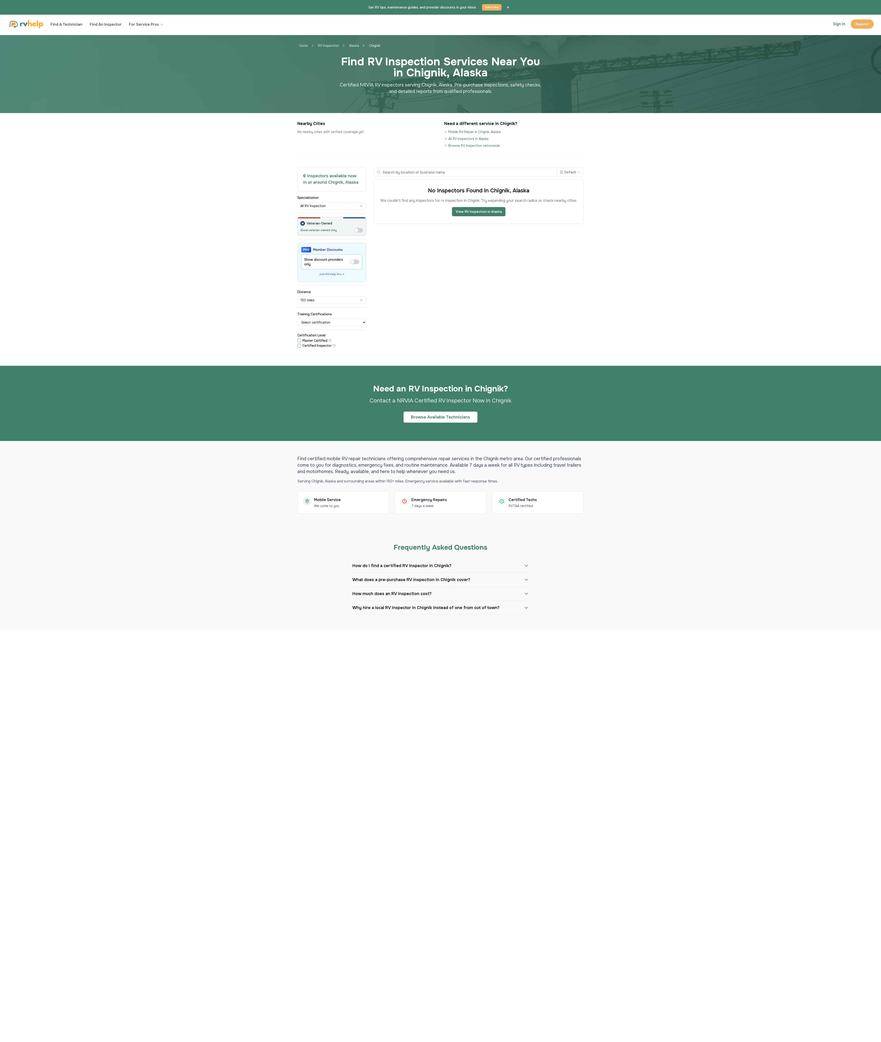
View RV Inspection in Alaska (479, 212)
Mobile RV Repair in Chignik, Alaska (474, 132)
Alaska (354, 46)
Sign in (839, 24)
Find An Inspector (106, 24)
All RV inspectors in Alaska (468, 139)
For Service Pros (144, 24)
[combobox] (331, 206)
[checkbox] (299, 340)
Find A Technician (66, 24)
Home (303, 46)
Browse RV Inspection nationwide (474, 146)
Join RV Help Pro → (331, 274)
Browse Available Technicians (440, 417)
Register (862, 24)
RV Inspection (328, 46)
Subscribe (492, 7)
